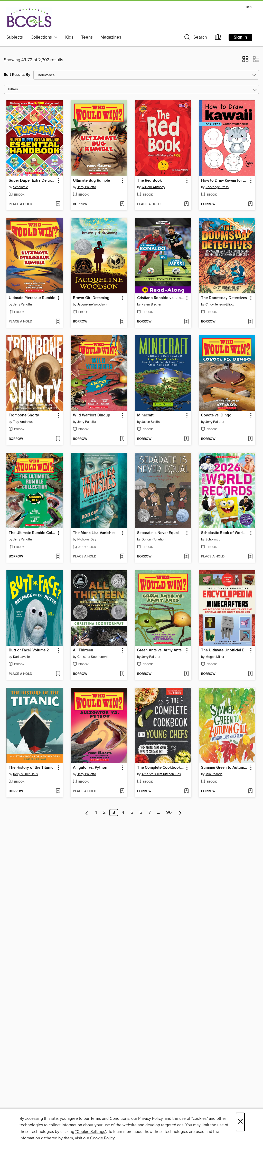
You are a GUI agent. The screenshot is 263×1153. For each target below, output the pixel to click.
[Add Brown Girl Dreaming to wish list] (122, 321)
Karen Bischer (151, 304)
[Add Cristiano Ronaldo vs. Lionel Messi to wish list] (186, 321)
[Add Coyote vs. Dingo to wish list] (250, 439)
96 (169, 812)
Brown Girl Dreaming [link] (91, 298)
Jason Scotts (151, 422)
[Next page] (180, 812)
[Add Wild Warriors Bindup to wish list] (122, 439)
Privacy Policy (150, 1118)
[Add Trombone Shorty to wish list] (58, 439)
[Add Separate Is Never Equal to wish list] (186, 556)
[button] (195, 38)
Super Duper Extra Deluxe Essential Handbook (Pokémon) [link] (32, 180)
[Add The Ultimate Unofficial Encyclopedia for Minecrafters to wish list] (250, 674)
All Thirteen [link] (83, 650)
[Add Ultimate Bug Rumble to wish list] (122, 204)
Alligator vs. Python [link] (90, 767)
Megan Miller (214, 657)
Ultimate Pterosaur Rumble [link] (32, 298)
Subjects (14, 37)
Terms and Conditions (109, 1118)
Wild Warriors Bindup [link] (91, 415)
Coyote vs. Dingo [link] (216, 415)
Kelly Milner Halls (25, 774)
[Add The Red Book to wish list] (186, 204)
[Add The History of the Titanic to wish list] (58, 791)
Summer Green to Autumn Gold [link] (224, 767)
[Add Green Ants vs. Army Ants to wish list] (186, 674)
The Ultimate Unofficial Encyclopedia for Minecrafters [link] (224, 650)
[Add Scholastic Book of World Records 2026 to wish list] (250, 556)
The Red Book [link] (149, 180)
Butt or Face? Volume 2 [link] (29, 650)
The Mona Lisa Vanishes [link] (94, 533)
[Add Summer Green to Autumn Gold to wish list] (250, 791)
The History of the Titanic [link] (31, 767)
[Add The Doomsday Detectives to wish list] (250, 321)
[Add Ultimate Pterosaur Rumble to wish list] (58, 321)
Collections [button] (42, 37)
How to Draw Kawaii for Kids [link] (224, 180)
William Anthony (153, 187)
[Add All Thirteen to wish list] (122, 674)
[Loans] (218, 38)
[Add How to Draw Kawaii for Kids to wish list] (250, 204)
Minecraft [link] (145, 415)
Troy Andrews (23, 422)
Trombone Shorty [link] (24, 415)
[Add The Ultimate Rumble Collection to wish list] (58, 556)
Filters (13, 89)
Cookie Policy (102, 1138)
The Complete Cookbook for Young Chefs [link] (160, 767)
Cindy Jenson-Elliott (219, 304)
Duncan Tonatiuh (153, 539)
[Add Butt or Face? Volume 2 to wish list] (58, 674)
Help (248, 7)
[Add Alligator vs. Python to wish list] (122, 791)
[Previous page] (87, 812)
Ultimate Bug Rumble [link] (91, 180)
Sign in (240, 37)
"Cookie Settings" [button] (90, 1131)
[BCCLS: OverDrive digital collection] (29, 18)
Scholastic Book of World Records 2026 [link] (224, 533)
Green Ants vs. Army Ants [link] (159, 650)
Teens (87, 37)
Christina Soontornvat (92, 657)
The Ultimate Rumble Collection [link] (32, 533)
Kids (69, 37)
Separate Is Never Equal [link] (158, 533)
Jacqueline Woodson (92, 304)
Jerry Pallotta (86, 187)
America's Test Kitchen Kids (161, 774)
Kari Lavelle (21, 657)
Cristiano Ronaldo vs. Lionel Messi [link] (160, 298)
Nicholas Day (86, 539)
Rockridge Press (217, 187)
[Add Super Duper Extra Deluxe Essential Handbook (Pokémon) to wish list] (58, 204)
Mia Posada (213, 774)
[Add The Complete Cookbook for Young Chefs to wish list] (186, 791)
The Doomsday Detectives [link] (224, 298)
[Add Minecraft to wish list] (186, 439)
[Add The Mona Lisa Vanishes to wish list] (122, 556)
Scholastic (20, 187)
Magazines (110, 37)
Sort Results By (17, 74)
